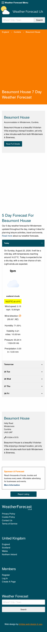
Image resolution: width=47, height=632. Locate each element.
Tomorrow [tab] (8, 364)
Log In (5, 578)
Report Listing (23, 494)
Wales (5, 550)
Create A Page (9, 581)
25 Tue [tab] (7, 371)
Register (6, 574)
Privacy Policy (8, 513)
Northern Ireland (9, 554)
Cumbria (17, 31)
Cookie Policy (8, 516)
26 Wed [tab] (7, 378)
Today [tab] (6, 243)
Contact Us (7, 520)
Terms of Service (9, 523)
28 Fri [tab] (6, 393)
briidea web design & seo (30, 624)
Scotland (6, 547)
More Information (12, 485)
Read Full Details (13, 143)
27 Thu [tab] (7, 386)
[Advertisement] (23, 64)
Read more (7, 235)
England (5, 31)
